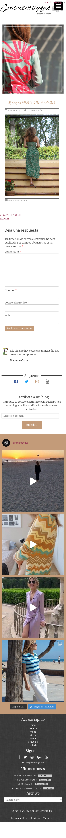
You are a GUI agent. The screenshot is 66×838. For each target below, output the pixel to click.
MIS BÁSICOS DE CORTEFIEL (25, 776)
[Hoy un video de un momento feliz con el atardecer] (33, 481)
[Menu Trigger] (58, 6)
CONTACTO (33, 745)
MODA (33, 731)
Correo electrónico (17, 302)
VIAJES (33, 735)
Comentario (13, 251)
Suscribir (32, 424)
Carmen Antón (35, 110)
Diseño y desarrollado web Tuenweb (31, 818)
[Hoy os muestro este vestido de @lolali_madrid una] (33, 607)
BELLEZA (33, 728)
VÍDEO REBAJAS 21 (25, 784)
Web (7, 315)
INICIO (33, 725)
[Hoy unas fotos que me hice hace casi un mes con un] (33, 671)
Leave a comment (17, 200)
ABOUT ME (33, 741)
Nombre (11, 290)
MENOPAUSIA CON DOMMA (26, 780)
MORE (33, 738)
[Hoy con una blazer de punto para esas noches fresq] (33, 544)
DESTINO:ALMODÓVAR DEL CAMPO (26, 788)
